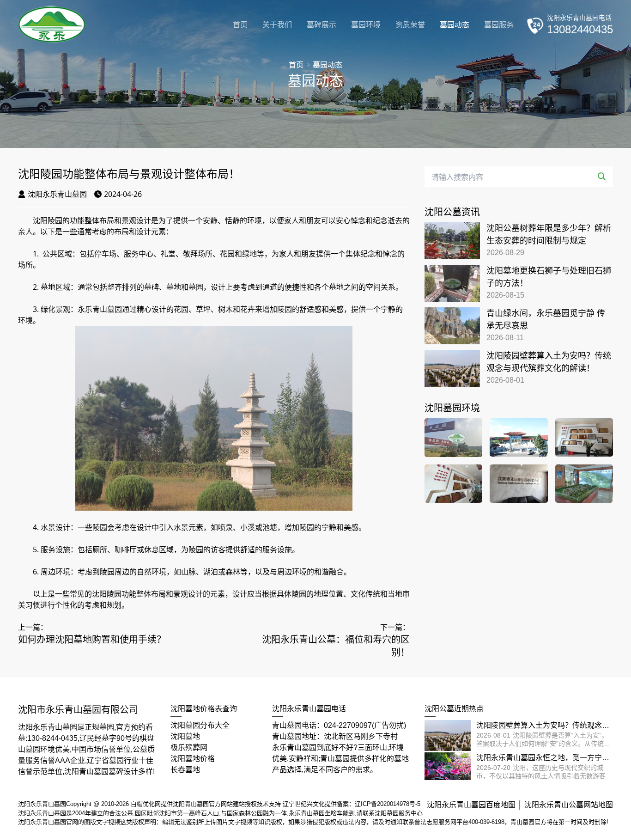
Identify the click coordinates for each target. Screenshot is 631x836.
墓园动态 (454, 25)
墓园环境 (366, 25)
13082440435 (580, 29)
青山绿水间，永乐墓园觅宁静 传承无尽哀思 (545, 319)
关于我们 (277, 25)
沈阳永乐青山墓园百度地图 (471, 805)
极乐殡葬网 (188, 747)
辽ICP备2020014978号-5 (387, 803)
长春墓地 (185, 770)
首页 (240, 25)
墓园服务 (499, 25)
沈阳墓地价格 (192, 759)
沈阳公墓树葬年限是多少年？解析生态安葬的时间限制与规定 (548, 234)
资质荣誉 (410, 25)
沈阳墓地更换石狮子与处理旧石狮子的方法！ (548, 277)
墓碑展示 (321, 25)
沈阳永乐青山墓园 (57, 194)
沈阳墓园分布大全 (200, 725)
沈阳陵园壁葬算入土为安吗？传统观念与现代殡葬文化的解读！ (548, 362)
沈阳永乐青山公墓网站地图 (568, 805)
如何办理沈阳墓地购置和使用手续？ (92, 640)
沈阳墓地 (185, 736)
